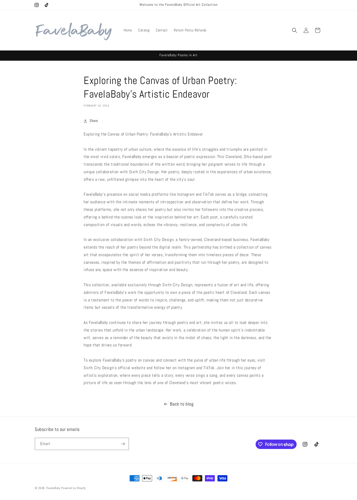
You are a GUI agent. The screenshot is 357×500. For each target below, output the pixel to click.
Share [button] (94, 120)
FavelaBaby (53, 488)
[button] (294, 30)
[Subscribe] (123, 444)
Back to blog (181, 404)
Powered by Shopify (73, 488)
